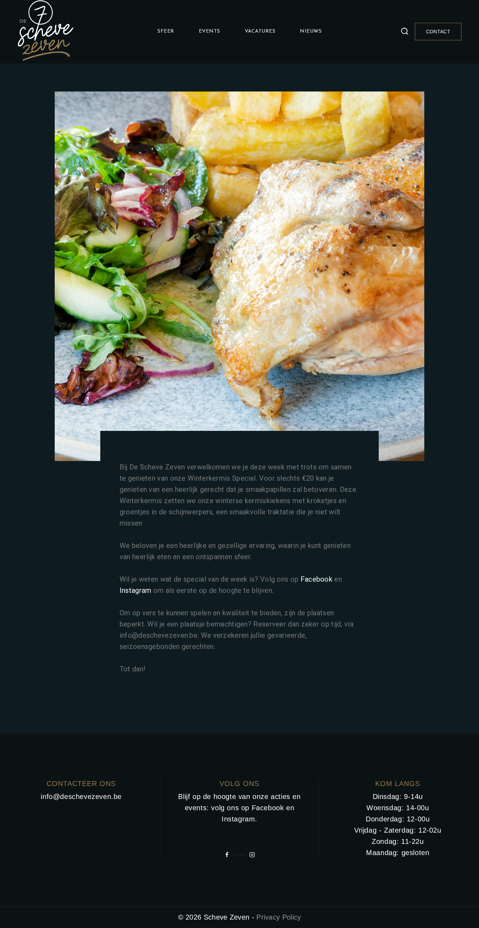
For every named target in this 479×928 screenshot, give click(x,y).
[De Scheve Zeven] (46, 31)
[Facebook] (226, 854)
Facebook (316, 579)
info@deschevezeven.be (81, 796)
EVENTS (209, 31)
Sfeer (165, 31)
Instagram (135, 590)
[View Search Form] (404, 31)
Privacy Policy (278, 917)
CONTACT (438, 31)
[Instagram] (252, 854)
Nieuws (311, 31)
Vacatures (260, 31)
